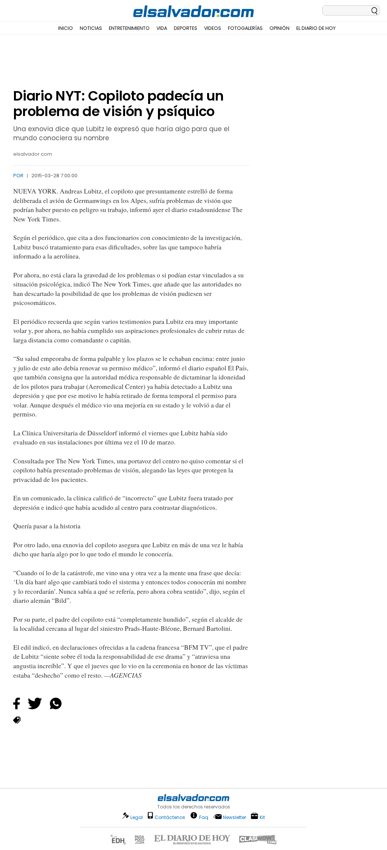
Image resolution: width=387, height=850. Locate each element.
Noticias (91, 28)
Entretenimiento (129, 28)
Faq (203, 817)
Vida (161, 28)
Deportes (185, 28)
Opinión (279, 28)
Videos (212, 28)
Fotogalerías (245, 28)
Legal (136, 817)
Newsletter (234, 817)
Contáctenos (170, 817)
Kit (262, 817)
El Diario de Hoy (316, 28)
